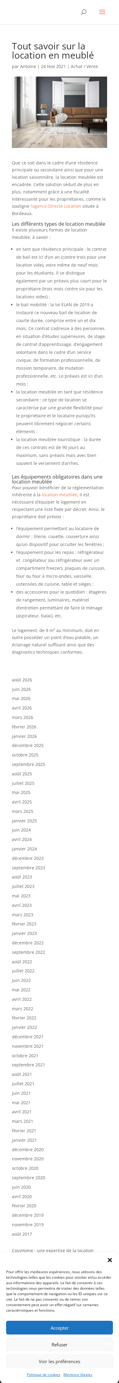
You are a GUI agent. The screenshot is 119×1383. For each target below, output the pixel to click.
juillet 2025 (23, 783)
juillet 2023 (23, 886)
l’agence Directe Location (56, 206)
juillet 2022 (23, 971)
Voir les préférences (59, 1361)
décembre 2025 (28, 745)
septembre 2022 (28, 952)
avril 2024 (22, 839)
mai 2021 (21, 1102)
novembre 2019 (28, 1224)
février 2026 (24, 727)
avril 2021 (22, 1112)
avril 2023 (22, 905)
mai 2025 (21, 792)
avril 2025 (22, 802)
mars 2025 (22, 811)
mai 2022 (21, 990)
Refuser (59, 1345)
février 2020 (24, 1206)
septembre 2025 (28, 764)
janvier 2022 (24, 1027)
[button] (110, 1260)
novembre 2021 (28, 1046)
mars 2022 (22, 1008)
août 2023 (22, 877)
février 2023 (24, 924)
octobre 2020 (25, 1168)
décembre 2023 (28, 858)
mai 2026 (21, 698)
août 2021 (22, 1074)
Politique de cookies (43, 1374)
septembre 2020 (28, 1177)
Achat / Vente (84, 66)
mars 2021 (22, 1121)
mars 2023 (22, 915)
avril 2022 (22, 999)
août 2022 (22, 962)
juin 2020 (21, 1187)
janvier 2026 (24, 736)
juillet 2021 (23, 1084)
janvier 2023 (24, 933)
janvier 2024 (24, 849)
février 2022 (24, 1018)
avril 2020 (22, 1196)
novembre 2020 (28, 1159)
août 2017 (22, 1234)
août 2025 (22, 774)
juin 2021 (21, 1093)
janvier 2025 (24, 821)
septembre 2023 (28, 868)
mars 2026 (22, 717)
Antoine (28, 66)
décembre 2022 (28, 943)
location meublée (59, 495)
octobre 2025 (25, 755)
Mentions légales (77, 1374)
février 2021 (24, 1130)
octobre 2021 (25, 1055)
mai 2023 (21, 896)
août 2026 (22, 680)
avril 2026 (22, 708)
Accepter (60, 1328)
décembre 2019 (28, 1215)
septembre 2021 (28, 1065)
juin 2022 (21, 980)
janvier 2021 (24, 1140)
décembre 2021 (28, 1037)
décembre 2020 (28, 1149)
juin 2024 (21, 830)
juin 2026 (21, 689)
